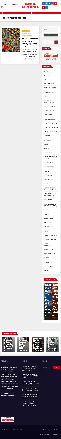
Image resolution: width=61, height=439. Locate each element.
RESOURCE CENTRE (26, 33)
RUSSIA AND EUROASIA (26, 35)
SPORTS (46, 258)
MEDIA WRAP (48, 200)
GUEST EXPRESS (49, 167)
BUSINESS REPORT (50, 88)
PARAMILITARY (48, 218)
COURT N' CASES (49, 106)
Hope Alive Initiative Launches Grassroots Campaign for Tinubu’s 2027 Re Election (30, 403)
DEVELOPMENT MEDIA (51, 123)
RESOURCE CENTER (50, 235)
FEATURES (47, 148)
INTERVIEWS (48, 175)
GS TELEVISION (48, 163)
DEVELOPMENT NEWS (51, 127)
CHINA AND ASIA (49, 92)
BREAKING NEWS (49, 83)
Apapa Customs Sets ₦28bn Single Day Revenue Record (52, 343)
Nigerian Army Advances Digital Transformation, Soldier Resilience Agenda (37, 342)
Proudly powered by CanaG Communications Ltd (12, 429)
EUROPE (46, 144)
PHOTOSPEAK (48, 222)
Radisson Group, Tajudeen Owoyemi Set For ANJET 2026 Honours (23, 343)
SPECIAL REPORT (49, 253)
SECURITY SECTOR (50, 249)
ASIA (45, 79)
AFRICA (46, 71)
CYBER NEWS (48, 115)
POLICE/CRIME (48, 227)
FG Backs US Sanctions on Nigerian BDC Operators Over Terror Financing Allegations (47, 286)
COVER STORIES (49, 110)
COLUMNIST (47, 96)
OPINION (46, 214)
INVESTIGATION (49, 179)
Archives (46, 75)
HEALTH (46, 171)
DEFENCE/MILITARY (26, 30)
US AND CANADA (49, 266)
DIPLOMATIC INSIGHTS (51, 131)
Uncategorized (48, 262)
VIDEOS (46, 270)
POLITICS (46, 231)
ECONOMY (47, 136)
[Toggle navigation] (31, 13)
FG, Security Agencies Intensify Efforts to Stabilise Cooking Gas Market (54, 292)
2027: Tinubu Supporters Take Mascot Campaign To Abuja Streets (30, 396)
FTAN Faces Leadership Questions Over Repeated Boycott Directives (8, 341)
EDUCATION (47, 140)
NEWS (45, 210)
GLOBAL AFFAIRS (49, 152)
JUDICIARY (47, 184)
